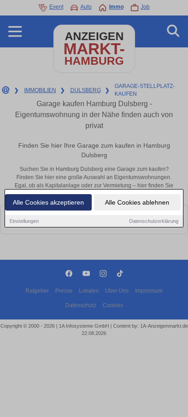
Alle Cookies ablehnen (137, 202)
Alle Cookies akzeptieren (48, 202)
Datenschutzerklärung (153, 221)
